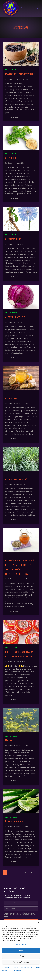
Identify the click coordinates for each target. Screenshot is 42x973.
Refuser (21, 956)
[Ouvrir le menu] (37, 8)
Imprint (37, 967)
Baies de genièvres (20, 74)
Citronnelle (16, 479)
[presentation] (21, 54)
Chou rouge (15, 317)
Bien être (8, 475)
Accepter (21, 950)
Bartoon (10, 79)
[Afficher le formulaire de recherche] (22, 8)
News (7, 70)
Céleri (10, 158)
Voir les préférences (21, 962)
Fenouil (11, 741)
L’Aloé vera (14, 822)
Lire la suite (11, 118)
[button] (39, 923)
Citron (11, 398)
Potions (13, 70)
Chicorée (13, 239)
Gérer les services (20, 944)
